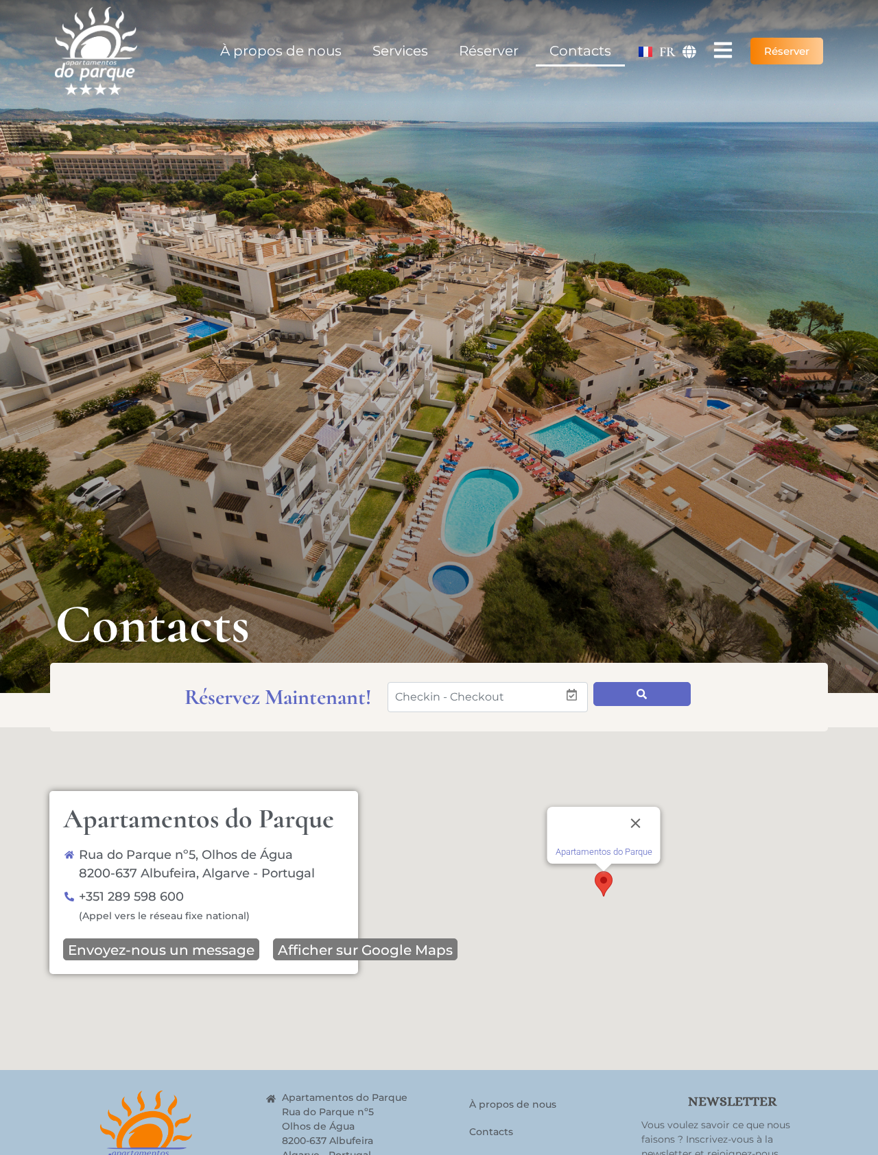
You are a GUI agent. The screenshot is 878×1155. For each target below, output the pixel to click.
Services (400, 50)
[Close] (635, 823)
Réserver (489, 50)
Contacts (580, 50)
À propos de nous (281, 50)
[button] (604, 884)
